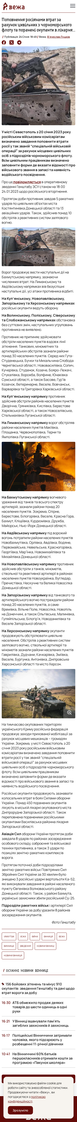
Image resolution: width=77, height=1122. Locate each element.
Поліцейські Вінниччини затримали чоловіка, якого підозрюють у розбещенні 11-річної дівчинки (42, 1039)
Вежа (62, 936)
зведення (25, 945)
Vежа (23, 936)
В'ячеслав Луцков (58, 37)
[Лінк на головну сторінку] (14, 6)
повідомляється (27, 182)
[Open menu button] (72, 6)
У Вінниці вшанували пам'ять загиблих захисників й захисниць (40, 1023)
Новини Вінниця (13, 955)
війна (35, 936)
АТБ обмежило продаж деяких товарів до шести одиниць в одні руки (39, 1007)
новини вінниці (45, 945)
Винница (9, 945)
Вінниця (48, 936)
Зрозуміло (20, 1110)
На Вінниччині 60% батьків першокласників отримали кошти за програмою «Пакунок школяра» (42, 1058)
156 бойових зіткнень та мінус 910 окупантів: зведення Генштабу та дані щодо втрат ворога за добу (38, 988)
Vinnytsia (9, 936)
